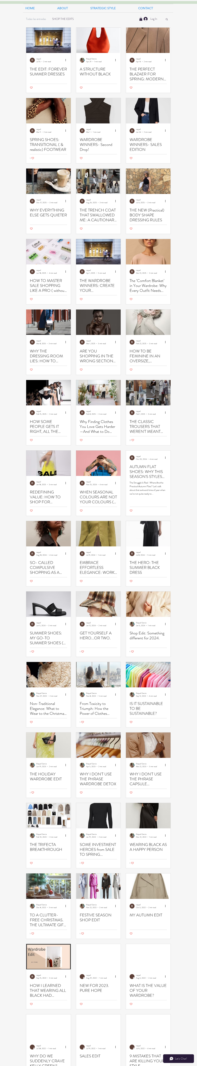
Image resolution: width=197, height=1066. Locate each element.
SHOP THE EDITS (63, 19)
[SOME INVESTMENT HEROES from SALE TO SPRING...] (98, 815)
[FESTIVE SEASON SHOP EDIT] (98, 886)
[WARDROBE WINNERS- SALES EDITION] (148, 110)
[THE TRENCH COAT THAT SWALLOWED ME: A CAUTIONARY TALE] (98, 181)
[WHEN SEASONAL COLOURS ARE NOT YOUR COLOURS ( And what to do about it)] (98, 463)
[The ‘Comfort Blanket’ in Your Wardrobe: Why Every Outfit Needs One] (148, 251)
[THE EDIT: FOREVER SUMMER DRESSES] (48, 40)
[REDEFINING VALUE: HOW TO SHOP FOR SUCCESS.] (48, 463)
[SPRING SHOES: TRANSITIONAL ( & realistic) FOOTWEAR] (48, 110)
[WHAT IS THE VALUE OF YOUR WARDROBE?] (148, 956)
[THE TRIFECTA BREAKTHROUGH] (48, 815)
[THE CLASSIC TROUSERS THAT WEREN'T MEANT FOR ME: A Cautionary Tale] (148, 392)
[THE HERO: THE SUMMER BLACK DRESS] (148, 533)
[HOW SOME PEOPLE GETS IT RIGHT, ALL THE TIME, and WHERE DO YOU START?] (48, 392)
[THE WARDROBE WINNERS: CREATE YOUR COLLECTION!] (98, 251)
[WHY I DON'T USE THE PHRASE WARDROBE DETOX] (98, 745)
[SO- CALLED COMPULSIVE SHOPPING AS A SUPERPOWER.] (48, 533)
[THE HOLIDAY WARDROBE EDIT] (48, 745)
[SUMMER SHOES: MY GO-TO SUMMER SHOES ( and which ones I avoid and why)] (48, 604)
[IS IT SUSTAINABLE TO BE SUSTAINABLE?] (148, 674)
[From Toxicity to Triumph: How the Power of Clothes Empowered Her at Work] (98, 674)
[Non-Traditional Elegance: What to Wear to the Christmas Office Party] (48, 674)
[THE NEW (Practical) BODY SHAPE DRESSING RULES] (148, 181)
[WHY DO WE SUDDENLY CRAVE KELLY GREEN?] (48, 1027)
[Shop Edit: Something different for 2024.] (148, 604)
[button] (112, 8)
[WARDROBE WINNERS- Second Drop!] (98, 110)
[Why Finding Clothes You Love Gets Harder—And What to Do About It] (98, 392)
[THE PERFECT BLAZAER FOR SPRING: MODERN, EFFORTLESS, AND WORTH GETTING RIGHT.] (148, 40)
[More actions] (66, 60)
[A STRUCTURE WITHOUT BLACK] (98, 40)
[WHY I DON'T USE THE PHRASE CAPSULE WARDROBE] (148, 745)
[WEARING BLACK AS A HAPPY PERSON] (148, 815)
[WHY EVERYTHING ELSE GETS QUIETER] (48, 181)
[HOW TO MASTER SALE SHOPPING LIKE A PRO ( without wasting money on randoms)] (48, 251)
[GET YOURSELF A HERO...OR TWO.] (98, 604)
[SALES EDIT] (98, 1027)
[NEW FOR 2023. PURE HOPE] (98, 956)
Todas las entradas (36, 19)
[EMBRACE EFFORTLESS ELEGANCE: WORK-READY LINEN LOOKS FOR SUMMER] (98, 533)
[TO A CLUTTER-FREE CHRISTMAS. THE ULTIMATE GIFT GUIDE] (48, 886)
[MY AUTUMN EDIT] (148, 886)
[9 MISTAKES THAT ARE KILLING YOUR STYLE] (148, 1027)
